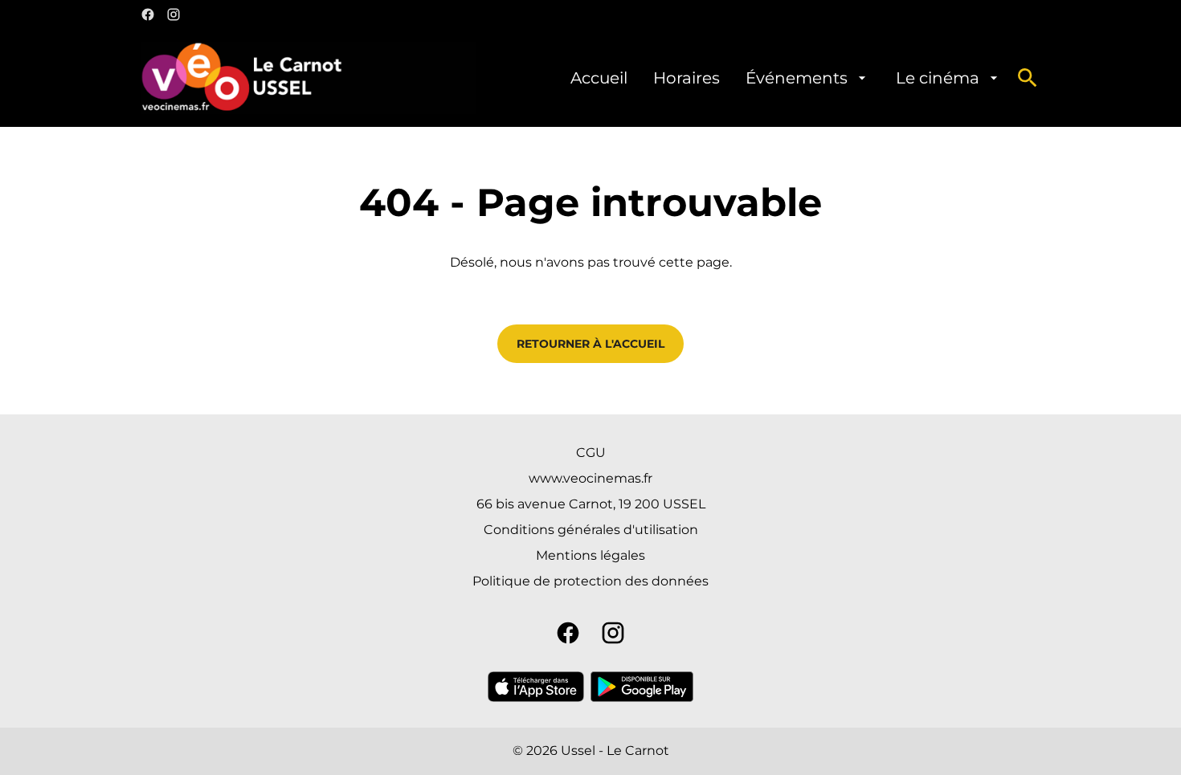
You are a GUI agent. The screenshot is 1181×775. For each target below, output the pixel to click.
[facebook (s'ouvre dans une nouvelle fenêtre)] (148, 14)
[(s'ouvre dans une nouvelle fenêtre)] (536, 686)
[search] (1027, 78)
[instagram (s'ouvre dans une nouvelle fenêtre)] (173, 14)
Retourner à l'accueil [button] (590, 344)
